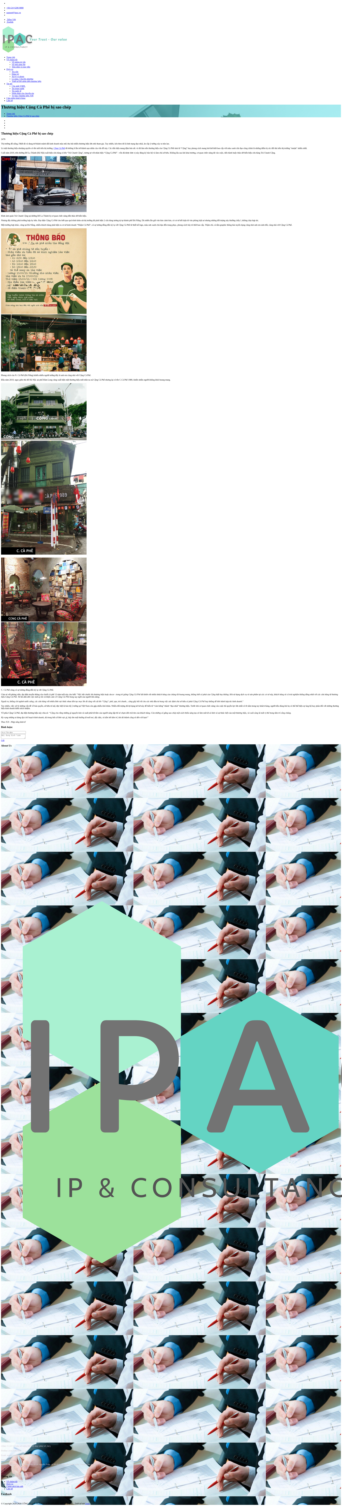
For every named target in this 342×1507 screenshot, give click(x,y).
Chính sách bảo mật (14, 1486)
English (9, 22)
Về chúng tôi (11, 60)
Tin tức (9, 84)
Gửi (2, 740)
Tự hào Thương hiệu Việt (22, 96)
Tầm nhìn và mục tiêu (21, 67)
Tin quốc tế (16, 91)
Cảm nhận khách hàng (15, 98)
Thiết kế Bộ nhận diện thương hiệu (26, 81)
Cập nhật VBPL (19, 86)
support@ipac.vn (13, 12)
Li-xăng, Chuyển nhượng (22, 79)
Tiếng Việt (11, 19)
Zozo (87, 1503)
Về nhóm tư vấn (19, 62)
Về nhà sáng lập (18, 64)
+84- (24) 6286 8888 (15, 8)
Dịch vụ (9, 69)
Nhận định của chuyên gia (23, 93)
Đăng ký (15, 74)
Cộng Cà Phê (59, 148)
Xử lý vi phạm (18, 76)
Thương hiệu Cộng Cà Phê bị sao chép (22, 116)
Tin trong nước (18, 88)
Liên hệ (9, 100)
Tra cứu (15, 72)
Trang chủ (10, 57)
